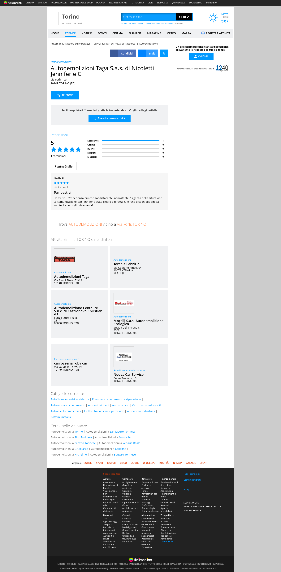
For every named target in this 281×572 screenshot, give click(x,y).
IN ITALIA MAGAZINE (194, 506)
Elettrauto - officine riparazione (104, 411)
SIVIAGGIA (162, 3)
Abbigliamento (129, 482)
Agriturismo (166, 538)
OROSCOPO (149, 463)
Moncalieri (125, 437)
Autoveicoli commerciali (66, 411)
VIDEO (123, 463)
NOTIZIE (86, 33)
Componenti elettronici (109, 509)
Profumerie (147, 505)
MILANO (132, 23)
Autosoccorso (120, 405)
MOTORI (111, 463)
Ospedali (126, 521)
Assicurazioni (167, 490)
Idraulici (107, 488)
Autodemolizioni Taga (71, 276)
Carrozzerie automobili (66, 359)
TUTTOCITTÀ (137, 3)
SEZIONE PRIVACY (192, 510)
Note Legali (78, 568)
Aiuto (136, 568)
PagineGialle (63, 166)
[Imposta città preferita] (52, 17)
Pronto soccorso (130, 524)
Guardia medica (130, 530)
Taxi (105, 518)
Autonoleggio (110, 532)
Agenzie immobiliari (166, 509)
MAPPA (186, 33)
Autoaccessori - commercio (68, 405)
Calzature (127, 490)
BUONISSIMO (195, 3)
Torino (71, 16)
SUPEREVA (211, 3)
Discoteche (166, 530)
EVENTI (102, 33)
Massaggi (145, 502)
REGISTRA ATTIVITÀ (217, 33)
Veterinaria (127, 541)
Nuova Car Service (129, 374)
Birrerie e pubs (168, 527)
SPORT (99, 463)
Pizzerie (164, 521)
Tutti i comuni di (192, 473)
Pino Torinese (83, 437)
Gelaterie (145, 544)
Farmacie (126, 518)
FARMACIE (134, 33)
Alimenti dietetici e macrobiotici (149, 523)
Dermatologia (148, 508)
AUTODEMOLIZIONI (61, 61)
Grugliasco (81, 449)
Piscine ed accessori (146, 486)
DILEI (150, 3)
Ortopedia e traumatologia (129, 537)
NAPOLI (140, 23)
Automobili (108, 544)
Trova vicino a (102, 224)
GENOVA (169, 23)
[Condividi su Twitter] (164, 53)
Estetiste (145, 499)
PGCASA (100, 3)
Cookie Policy (101, 568)
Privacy (89, 568)
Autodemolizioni (62, 272)
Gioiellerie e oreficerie (128, 486)
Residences (166, 535)
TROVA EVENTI (168, 541)
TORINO (160, 23)
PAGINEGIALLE (59, 3)
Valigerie (126, 493)
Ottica (125, 505)
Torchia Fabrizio (127, 264)
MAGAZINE (154, 33)
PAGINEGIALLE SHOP (81, 3)
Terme (144, 490)
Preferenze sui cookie (121, 568)
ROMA (124, 23)
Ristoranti (165, 518)
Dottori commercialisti (168, 501)
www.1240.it (208, 68)
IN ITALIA (179, 23)
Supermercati (147, 518)
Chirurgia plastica (149, 510)
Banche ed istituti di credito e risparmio (169, 485)
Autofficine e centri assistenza (129, 370)
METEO (171, 33)
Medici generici (129, 527)
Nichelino (81, 454)
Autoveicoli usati (98, 405)
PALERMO (150, 23)
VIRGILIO (42, 3)
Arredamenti (109, 482)
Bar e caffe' (166, 524)
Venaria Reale (131, 443)
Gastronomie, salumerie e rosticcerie (148, 530)
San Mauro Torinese (123, 431)
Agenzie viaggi (110, 521)
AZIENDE (70, 33)
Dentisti (126, 532)
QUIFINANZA (178, 3)
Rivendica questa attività (111, 118)
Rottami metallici (61, 417)
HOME (55, 33)
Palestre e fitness (149, 482)
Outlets (126, 496)
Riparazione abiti (130, 502)
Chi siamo (65, 568)
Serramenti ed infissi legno (110, 498)
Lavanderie (127, 499)
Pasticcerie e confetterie (147, 540)
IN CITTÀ (164, 463)
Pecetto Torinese (85, 443)
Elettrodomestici (111, 485)
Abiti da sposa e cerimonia (130, 509)
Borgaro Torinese (125, 454)
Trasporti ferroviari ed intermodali (109, 527)
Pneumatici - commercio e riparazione (116, 399)
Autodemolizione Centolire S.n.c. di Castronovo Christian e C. (78, 311)
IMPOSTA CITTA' (213, 506)
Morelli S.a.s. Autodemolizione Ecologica (138, 322)
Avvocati (165, 505)
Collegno (120, 449)
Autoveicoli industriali (141, 411)
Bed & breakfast (168, 532)
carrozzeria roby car (70, 363)
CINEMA (117, 33)
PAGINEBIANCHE (118, 3)
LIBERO (30, 3)
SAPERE (135, 463)
